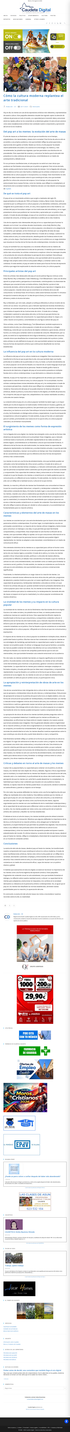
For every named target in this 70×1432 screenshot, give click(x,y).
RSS (48, 1427)
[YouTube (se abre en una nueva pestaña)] (55, 23)
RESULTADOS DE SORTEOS (10, 1331)
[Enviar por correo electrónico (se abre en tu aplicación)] (60, 23)
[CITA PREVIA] (34, 1035)
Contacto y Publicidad (56, 1427)
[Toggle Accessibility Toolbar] (66, 1421)
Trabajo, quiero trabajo (14, 1265)
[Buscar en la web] (64, 23)
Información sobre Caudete (11, 1342)
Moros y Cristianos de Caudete (12, 1344)
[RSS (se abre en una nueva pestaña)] (57, 23)
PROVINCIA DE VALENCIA (10, 1357)
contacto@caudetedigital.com (35, 1399)
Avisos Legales (34, 1427)
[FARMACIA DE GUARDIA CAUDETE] (34, 1051)
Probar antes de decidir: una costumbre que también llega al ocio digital (32, 1370)
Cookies (19, 1427)
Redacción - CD (11, 106)
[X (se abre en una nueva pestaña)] (46, 23)
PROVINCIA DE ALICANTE (10, 1355)
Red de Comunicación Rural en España (35, 1409)
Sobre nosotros (12, 1427)
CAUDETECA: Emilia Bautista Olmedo (20, 1232)
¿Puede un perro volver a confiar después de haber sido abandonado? (32, 1176)
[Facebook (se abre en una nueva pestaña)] (49, 23)
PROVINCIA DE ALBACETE (10, 1353)
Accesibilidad (42, 1427)
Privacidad (26, 1427)
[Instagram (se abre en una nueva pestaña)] (52, 23)
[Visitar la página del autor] (7, 916)
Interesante (36, 106)
